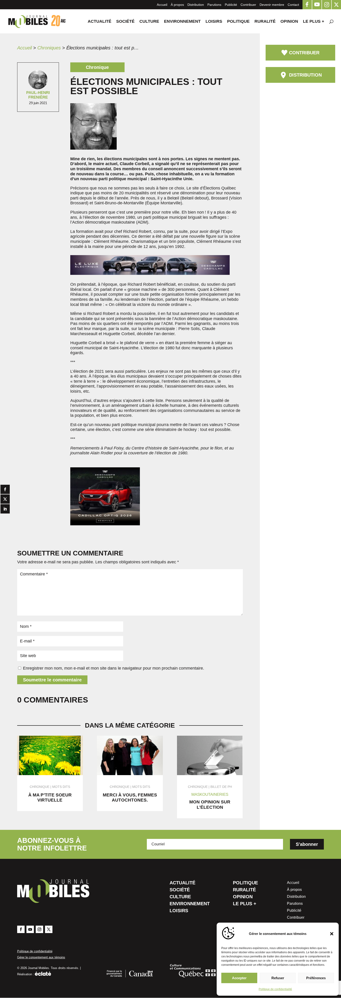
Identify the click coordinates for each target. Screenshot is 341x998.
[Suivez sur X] (48, 929)
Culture (149, 22)
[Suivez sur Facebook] (21, 929)
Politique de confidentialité (275, 989)
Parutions (214, 4)
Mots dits (61, 787)
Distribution (195, 4)
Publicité (231, 4)
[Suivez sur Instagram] (39, 929)
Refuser (277, 978)
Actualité (99, 22)
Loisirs (214, 22)
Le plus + (313, 22)
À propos (177, 4)
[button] (331, 933)
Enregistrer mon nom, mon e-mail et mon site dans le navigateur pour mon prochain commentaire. (113, 668)
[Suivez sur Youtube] (30, 929)
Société (125, 22)
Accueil (162, 4)
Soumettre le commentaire (52, 679)
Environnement (182, 22)
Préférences (316, 978)
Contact (293, 4)
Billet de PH (221, 787)
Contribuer (248, 4)
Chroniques (49, 47)
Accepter (239, 978)
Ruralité (265, 22)
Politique (238, 22)
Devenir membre (272, 4)
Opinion (289, 22)
